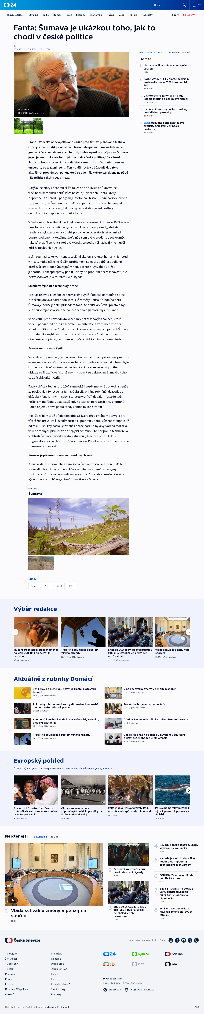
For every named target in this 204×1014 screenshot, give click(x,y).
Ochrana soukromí (45, 1007)
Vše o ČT (9, 994)
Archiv (48, 585)
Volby (46, 14)
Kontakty (56, 994)
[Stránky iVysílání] (174, 953)
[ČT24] (10, 5)
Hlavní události (15, 14)
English (29, 1007)
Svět (69, 14)
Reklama (56, 958)
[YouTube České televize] (183, 940)
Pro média (56, 953)
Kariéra (55, 979)
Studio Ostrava (59, 968)
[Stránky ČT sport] (140, 953)
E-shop (9, 984)
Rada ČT (55, 973)
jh (15, 45)
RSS (197, 1007)
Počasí (110, 14)
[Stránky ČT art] (138, 963)
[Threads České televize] (196, 940)
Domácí (57, 14)
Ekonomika (96, 14)
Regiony (80, 14)
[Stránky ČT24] (109, 953)
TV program (11, 953)
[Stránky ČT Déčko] (109, 963)
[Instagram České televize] (170, 940)
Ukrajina (33, 14)
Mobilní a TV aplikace (16, 989)
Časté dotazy (58, 989)
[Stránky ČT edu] (171, 963)
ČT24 (71, 585)
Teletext (10, 968)
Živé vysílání (11, 958)
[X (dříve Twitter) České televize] (190, 940)
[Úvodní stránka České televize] (23, 940)
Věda (121, 14)
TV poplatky (11, 963)
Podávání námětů (60, 984)
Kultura (133, 14)
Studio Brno (57, 963)
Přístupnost (63, 1007)
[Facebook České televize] (177, 940)
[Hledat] (184, 5)
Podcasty (147, 14)
